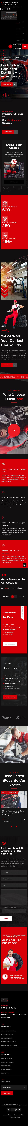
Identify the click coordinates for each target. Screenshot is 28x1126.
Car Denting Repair (7, 1038)
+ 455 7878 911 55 (16, 978)
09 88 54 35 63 (8, 1008)
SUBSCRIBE (7, 1093)
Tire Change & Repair (7, 1034)
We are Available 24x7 (15, 975)
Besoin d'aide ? (17, 44)
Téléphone (4, 1005)
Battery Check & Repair (8, 1041)
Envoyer (6, 918)
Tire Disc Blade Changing (9, 1045)
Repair (5, 759)
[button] (3, 95)
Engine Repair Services (14, 146)
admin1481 (6, 819)
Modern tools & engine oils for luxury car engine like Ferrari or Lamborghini (13, 813)
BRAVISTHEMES (11, 1105)
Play (14, 430)
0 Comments (7, 821)
